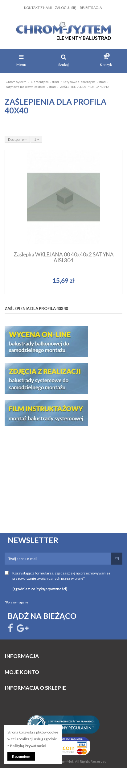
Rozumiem (21, 756)
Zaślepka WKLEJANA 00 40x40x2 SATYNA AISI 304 (64, 257)
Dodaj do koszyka (66, 221)
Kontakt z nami (38, 8)
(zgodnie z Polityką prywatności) (39, 588)
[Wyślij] (116, 559)
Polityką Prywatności (28, 745)
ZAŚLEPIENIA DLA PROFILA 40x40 (36, 308)
